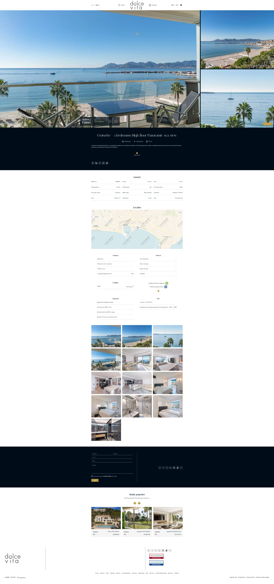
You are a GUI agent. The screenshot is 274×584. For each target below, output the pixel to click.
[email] (103, 162)
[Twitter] (100, 162)
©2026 (7, 577)
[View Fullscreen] (93, 217)
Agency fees (234, 577)
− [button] (93, 214)
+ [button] (93, 211)
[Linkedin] (96, 162)
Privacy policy (251, 577)
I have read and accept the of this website (105, 476)
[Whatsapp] (107, 162)
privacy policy (107, 476)
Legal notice (242, 577)
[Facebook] (92, 162)
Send (95, 480)
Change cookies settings (263, 577)
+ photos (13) (267, 124)
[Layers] (180, 212)
